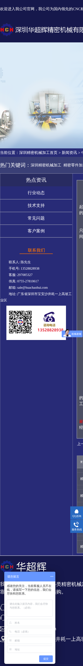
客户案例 (36, 231)
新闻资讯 (69, 152)
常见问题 (36, 218)
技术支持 (36, 205)
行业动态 (36, 192)
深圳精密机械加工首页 (38, 152)
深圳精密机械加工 (46, 165)
